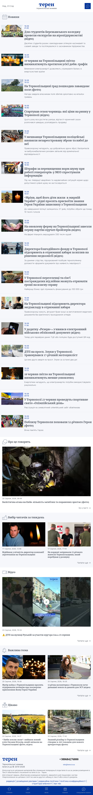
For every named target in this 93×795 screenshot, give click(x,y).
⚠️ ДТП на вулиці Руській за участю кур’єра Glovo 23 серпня (36, 635)
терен (9, 759)
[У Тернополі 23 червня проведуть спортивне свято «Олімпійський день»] (12, 401)
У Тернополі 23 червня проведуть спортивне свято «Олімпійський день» (56, 401)
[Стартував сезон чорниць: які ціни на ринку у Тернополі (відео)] (12, 114)
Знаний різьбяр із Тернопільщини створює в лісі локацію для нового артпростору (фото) (66, 742)
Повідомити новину (84, 792)
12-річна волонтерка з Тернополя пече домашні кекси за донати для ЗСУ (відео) (69, 686)
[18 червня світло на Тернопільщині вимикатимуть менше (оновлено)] (12, 376)
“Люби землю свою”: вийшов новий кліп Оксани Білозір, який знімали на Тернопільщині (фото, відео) (22, 742)
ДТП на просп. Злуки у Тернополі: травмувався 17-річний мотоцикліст (51, 353)
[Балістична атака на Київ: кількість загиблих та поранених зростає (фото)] (46, 471)
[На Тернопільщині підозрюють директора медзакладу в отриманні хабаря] (12, 306)
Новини (65, 792)
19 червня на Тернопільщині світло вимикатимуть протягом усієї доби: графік (56, 62)
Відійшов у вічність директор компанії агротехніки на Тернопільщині (23, 553)
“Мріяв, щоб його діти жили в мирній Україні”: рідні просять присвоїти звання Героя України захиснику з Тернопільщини (55, 201)
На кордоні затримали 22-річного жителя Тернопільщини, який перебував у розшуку (65, 554)
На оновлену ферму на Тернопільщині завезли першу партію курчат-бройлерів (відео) (58, 228)
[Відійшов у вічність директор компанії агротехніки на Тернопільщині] (23, 534)
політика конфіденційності (73, 781)
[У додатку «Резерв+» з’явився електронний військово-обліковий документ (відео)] (12, 330)
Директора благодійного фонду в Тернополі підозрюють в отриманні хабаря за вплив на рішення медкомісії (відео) (56, 252)
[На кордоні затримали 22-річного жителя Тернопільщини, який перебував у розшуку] (69, 534)
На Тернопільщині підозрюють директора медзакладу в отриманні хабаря (54, 305)
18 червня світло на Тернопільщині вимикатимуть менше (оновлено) (49, 376)
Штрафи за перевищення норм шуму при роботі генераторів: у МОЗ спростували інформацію (54, 172)
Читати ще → (84, 562)
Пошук (28, 792)
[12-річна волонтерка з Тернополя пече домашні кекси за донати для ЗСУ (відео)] (69, 667)
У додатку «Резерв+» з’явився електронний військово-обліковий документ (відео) (55, 331)
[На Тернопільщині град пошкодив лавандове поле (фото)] (12, 88)
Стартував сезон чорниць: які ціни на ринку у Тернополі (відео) (57, 113)
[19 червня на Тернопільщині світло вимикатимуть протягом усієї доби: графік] (12, 63)
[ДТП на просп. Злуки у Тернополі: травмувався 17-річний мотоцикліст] (12, 353)
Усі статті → (85, 508)
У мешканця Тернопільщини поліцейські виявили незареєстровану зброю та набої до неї (56, 140)
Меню (46, 792)
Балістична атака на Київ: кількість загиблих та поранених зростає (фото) (45, 502)
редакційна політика (48, 781)
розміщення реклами (27, 781)
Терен (46, 4)
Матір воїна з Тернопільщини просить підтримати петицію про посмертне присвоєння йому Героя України (22, 687)
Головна (9, 792)
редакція (10, 781)
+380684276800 (68, 759)
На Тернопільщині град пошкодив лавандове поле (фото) (56, 87)
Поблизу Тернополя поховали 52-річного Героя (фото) (58, 423)
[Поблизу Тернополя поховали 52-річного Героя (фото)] (12, 423)
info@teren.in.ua (69, 764)
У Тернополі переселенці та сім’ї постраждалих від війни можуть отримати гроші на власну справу (55, 281)
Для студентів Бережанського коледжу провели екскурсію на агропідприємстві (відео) (53, 35)
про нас (57, 783)
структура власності (42, 783)
